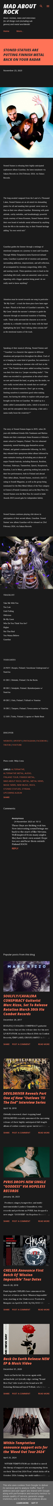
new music (22, 785)
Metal (26, 781)
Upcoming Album (12, 792)
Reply (15, 848)
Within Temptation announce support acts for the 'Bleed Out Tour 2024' (25, 1447)
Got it (34, 1503)
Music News (9, 785)
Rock (32, 785)
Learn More (22, 1503)
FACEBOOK (41, 741)
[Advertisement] (26, 918)
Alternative (17, 769)
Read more (44, 1044)
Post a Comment (21, 1044)
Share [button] (6, 797)
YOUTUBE (17, 745)
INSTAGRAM (29, 741)
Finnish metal (26, 777)
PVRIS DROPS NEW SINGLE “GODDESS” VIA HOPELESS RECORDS (24, 1186)
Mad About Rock (19, 9)
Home (6, 31)
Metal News (36, 781)
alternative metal (13, 773)
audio (28, 773)
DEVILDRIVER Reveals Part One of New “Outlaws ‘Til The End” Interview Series (24, 1098)
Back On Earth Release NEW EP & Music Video (26, 1361)
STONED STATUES (12, 789)
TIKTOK (7, 745)
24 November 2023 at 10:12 (27, 821)
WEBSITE (7, 741)
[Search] (41, 5)
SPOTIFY (18, 741)
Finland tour (10, 777)
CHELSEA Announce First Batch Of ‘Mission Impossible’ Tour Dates (23, 1275)
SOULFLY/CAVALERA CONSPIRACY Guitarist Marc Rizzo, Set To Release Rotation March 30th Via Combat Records (25, 1005)
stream (26, 789)
